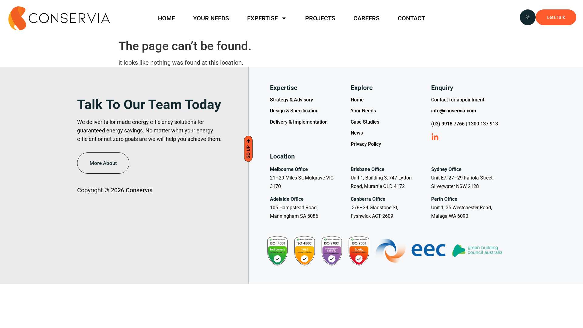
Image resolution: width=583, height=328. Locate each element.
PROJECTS (320, 18)
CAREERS (366, 18)
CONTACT (411, 18)
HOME (166, 18)
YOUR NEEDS (211, 18)
